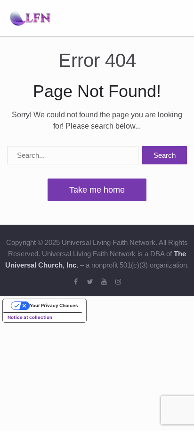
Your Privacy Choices (54, 305)
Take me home (97, 190)
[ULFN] (30, 17)
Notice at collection (30, 317)
